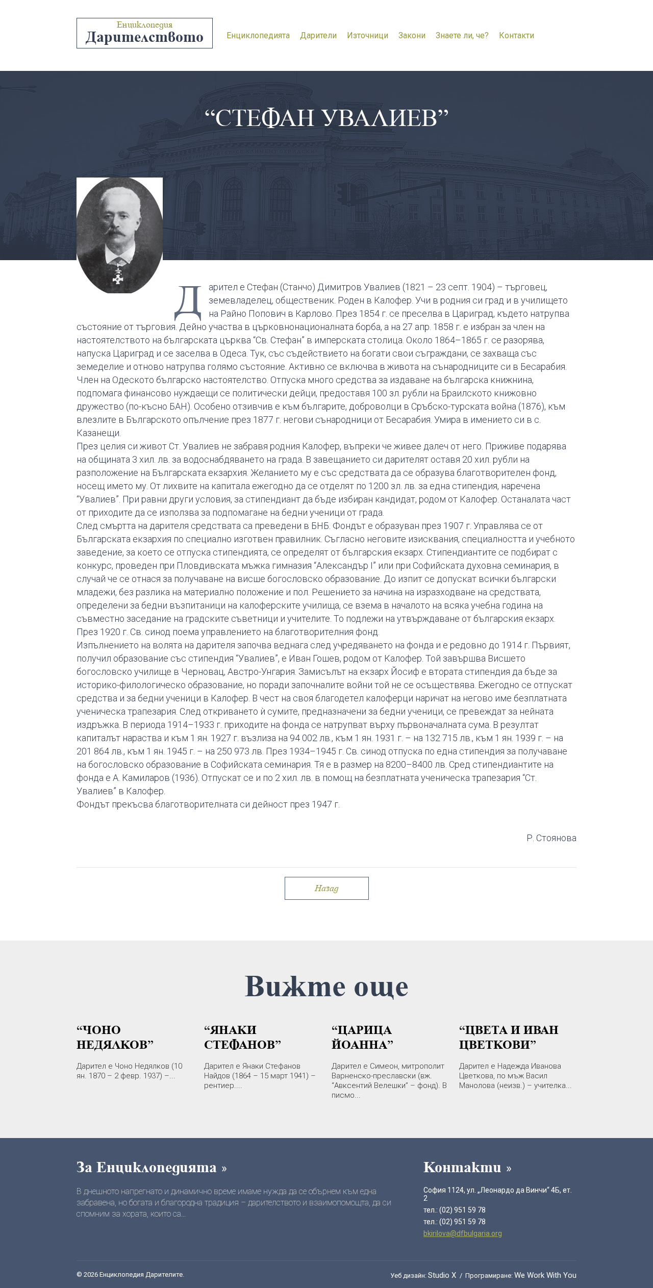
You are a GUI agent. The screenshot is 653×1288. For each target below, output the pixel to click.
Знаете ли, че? (462, 35)
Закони (411, 35)
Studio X (443, 1275)
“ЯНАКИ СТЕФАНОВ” (242, 1037)
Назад (327, 888)
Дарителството (145, 32)
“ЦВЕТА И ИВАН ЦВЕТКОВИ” (509, 1037)
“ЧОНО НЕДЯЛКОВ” (115, 1037)
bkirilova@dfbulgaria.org (462, 1233)
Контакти (516, 35)
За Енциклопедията (149, 1166)
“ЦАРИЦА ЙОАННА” (362, 1037)
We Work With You (545, 1275)
